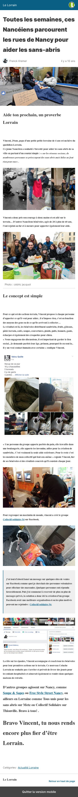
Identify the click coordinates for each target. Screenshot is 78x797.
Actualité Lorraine (28, 767)
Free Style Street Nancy (46, 692)
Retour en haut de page (62, 781)
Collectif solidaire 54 (40, 604)
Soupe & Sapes (13, 692)
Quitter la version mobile (39, 792)
